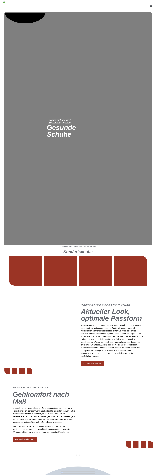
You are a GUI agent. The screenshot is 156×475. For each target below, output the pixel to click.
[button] (151, 6)
